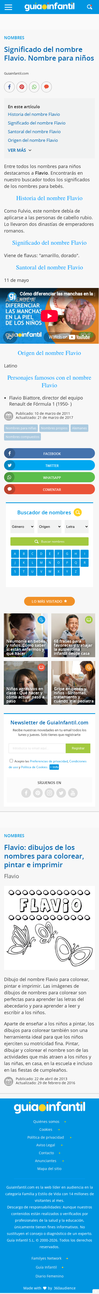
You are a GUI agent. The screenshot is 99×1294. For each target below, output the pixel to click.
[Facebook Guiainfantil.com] (26, 793)
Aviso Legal (45, 1144)
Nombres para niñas (21, 428)
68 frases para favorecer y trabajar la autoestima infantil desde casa (73, 647)
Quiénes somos (46, 1121)
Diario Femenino (49, 1276)
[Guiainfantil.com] (49, 10)
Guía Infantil (46, 1267)
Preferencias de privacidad (49, 761)
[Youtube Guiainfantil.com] (73, 793)
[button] (13, 9)
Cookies (46, 1129)
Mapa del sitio (49, 1168)
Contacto (46, 1152)
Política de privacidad (46, 1137)
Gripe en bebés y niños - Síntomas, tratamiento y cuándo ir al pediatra (74, 695)
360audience (65, 1288)
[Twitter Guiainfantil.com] (61, 793)
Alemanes (79, 428)
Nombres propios (54, 428)
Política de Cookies (34, 767)
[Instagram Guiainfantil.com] (49, 793)
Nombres (14, 37)
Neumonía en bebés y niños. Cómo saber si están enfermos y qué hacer (26, 647)
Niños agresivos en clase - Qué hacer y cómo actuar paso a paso (25, 695)
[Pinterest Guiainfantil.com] (38, 793)
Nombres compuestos (22, 436)
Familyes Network (46, 1258)
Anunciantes (45, 1160)
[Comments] (46, 87)
